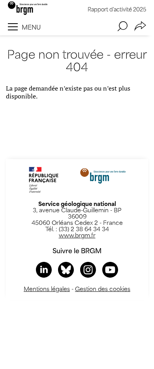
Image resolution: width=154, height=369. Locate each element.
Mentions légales (47, 288)
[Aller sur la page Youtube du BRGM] (110, 270)
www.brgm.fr (77, 234)
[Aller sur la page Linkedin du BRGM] (44, 270)
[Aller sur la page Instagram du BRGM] (88, 270)
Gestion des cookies (102, 288)
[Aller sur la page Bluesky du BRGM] (66, 270)
